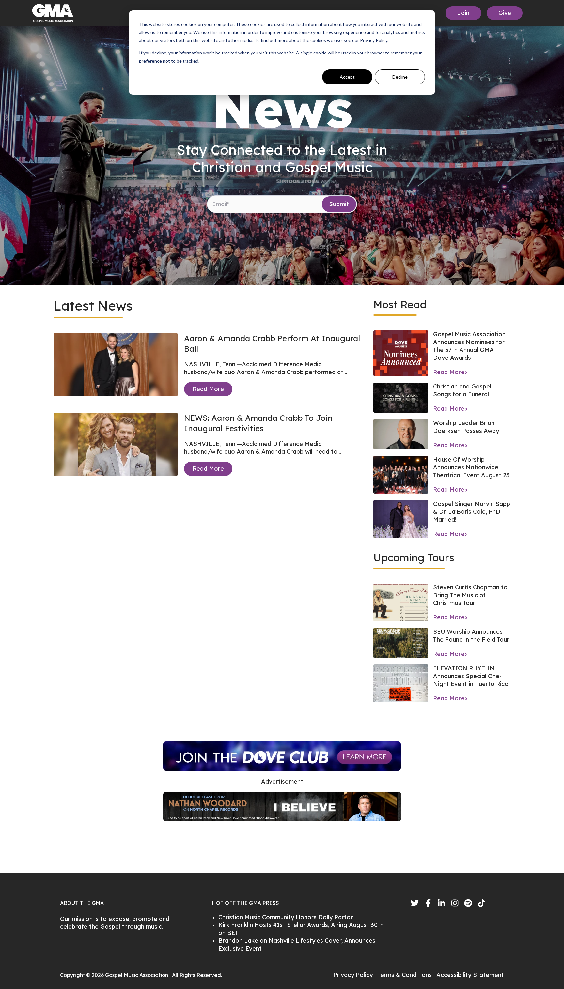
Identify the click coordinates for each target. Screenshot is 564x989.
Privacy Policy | (355, 975)
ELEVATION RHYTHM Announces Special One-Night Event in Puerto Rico (471, 676)
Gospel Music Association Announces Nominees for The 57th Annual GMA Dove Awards (469, 345)
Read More (208, 389)
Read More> (450, 372)
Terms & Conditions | (406, 975)
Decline (400, 77)
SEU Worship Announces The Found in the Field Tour (471, 635)
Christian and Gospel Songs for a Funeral (462, 390)
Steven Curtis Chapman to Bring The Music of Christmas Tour (470, 595)
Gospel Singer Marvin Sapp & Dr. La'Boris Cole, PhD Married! (471, 511)
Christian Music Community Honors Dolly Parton (286, 917)
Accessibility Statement (470, 975)
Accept (347, 77)
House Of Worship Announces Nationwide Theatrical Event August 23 (471, 467)
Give (504, 13)
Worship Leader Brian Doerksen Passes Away (466, 426)
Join (463, 13)
